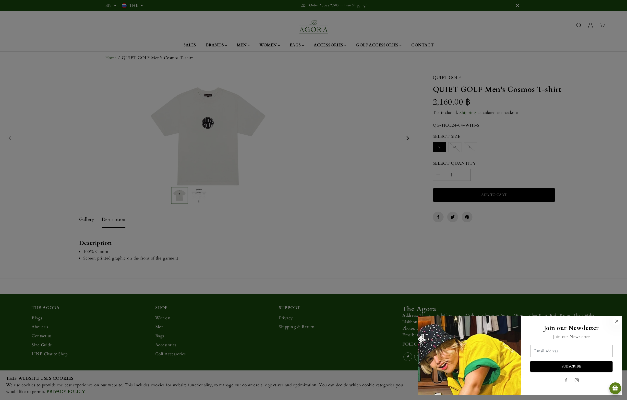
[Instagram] (576, 380)
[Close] (616, 321)
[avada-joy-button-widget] (615, 388)
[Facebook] (566, 380)
